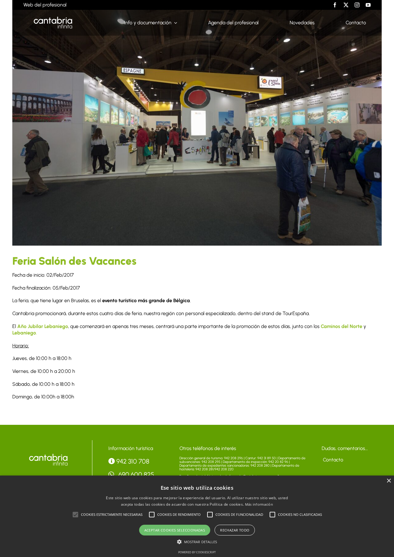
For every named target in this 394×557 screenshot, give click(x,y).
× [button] (388, 481)
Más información (259, 504)
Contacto (332, 460)
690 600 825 (135, 474)
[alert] (197, 516)
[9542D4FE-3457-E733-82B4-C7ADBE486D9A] (48, 455)
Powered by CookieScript (197, 552)
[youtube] (368, 4)
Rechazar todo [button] (234, 530)
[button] (75, 514)
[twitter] (346, 4)
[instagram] (357, 4)
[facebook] (334, 4)
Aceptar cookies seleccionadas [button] (174, 530)
